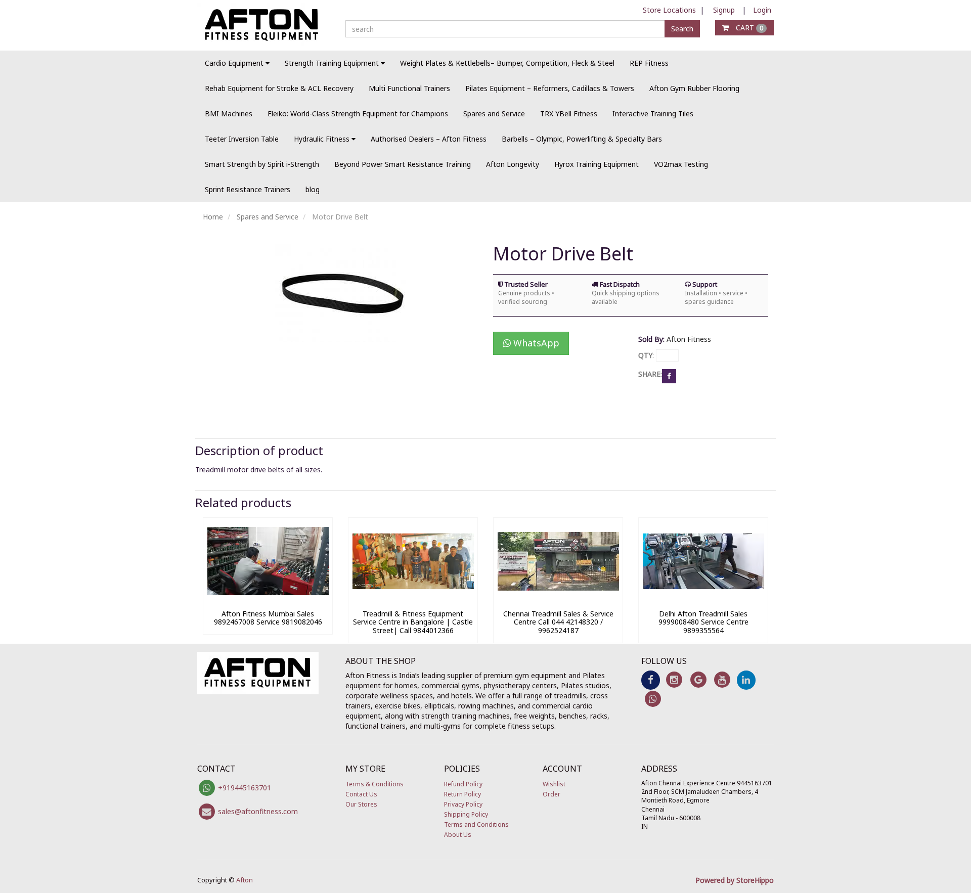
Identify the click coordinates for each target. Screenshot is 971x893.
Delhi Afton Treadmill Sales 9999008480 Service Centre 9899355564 (703, 622)
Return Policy (462, 794)
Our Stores (361, 804)
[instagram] (674, 679)
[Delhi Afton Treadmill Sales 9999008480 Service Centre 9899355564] (703, 599)
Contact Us (361, 794)
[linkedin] (746, 679)
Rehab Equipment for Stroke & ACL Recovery (279, 88)
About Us (457, 834)
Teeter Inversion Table (242, 139)
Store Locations (669, 10)
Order (551, 794)
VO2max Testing (681, 164)
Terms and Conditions (476, 824)
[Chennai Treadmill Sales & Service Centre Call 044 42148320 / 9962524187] (558, 599)
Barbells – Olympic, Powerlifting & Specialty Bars (582, 139)
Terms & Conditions (374, 784)
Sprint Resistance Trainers (247, 189)
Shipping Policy (466, 814)
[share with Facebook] (669, 375)
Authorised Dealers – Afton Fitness (429, 139)
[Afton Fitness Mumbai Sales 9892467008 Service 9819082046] (268, 599)
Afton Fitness (689, 339)
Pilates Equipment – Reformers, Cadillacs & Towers (549, 88)
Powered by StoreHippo (734, 880)
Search (682, 28)
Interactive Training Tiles (652, 113)
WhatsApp (535, 343)
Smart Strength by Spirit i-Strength (262, 164)
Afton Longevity (512, 164)
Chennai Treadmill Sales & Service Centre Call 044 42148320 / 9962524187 (558, 622)
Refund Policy (463, 784)
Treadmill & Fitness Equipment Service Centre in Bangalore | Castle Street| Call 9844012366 (413, 622)
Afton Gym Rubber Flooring (694, 88)
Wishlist (554, 784)
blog (312, 189)
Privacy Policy (463, 804)
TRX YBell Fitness (568, 113)
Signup (724, 10)
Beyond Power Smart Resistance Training (402, 164)
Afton (244, 879)
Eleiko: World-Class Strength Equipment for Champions (358, 113)
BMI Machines (228, 113)
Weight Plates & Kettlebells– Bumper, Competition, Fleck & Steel (507, 63)
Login (762, 10)
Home (213, 216)
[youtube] (722, 679)
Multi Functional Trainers (409, 88)
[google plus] (698, 679)
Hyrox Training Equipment (596, 164)
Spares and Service (494, 113)
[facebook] (650, 679)
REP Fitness (649, 63)
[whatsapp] (653, 698)
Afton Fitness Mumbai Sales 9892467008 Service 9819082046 (268, 618)
